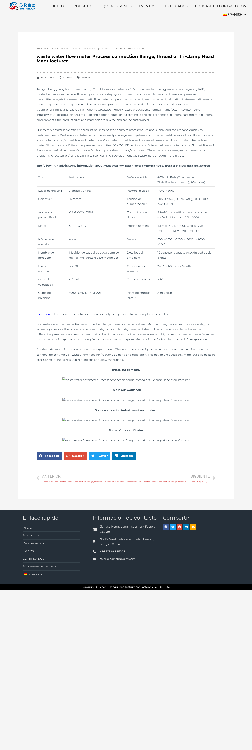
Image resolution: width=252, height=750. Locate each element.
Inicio (40, 48)
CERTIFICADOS (175, 6)
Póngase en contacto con (220, 6)
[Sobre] (193, 527)
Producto (81, 6)
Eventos (147, 6)
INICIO (58, 6)
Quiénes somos (117, 6)
